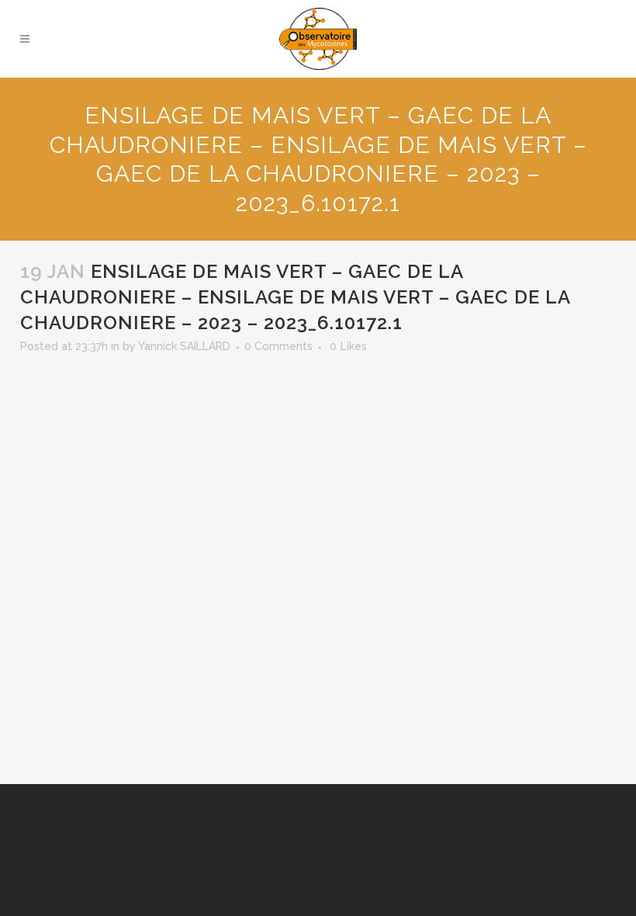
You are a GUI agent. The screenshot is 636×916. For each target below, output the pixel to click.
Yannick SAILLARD (184, 346)
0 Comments (278, 346)
